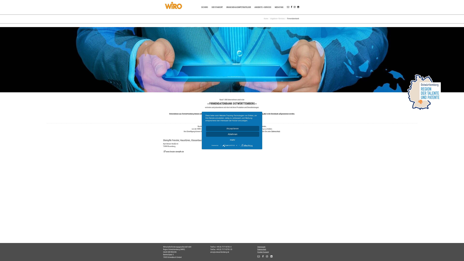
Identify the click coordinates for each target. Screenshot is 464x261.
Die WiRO (204, 7)
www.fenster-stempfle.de (175, 152)
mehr (232, 140)
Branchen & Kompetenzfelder (238, 7)
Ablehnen (232, 134)
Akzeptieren (232, 128)
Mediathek (279, 7)
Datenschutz (275, 131)
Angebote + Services (262, 7)
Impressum (261, 247)
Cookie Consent (263, 252)
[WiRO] (173, 5)
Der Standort (217, 7)
